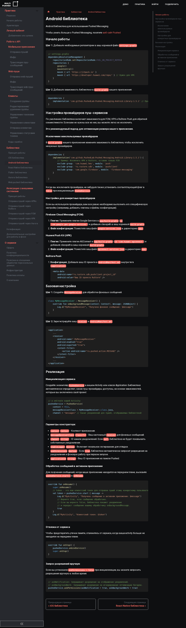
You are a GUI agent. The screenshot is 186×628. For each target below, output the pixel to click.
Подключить (172, 4)
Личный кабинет (15, 30)
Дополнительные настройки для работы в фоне (21, 235)
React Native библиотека (20, 167)
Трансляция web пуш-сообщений (22, 88)
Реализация (160, 46)
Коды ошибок (15, 142)
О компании (13, 280)
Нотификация (13, 229)
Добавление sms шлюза (20, 35)
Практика (140, 4)
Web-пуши (13, 71)
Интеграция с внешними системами (20, 190)
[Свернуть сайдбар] (22, 624)
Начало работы (14, 20)
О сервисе (10, 242)
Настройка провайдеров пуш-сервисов (168, 20)
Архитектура (13, 25)
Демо (125, 4)
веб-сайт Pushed (112, 32)
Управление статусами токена (22, 134)
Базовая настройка (164, 42)
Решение (11, 15)
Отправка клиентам (21, 127)
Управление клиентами (22, 122)
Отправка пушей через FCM (22, 213)
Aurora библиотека (17, 177)
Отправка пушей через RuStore (19, 207)
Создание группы (19, 101)
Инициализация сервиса (168, 50)
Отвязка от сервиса (167, 61)
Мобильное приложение (21, 46)
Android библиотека (18, 163)
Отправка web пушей (21, 76)
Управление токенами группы (22, 116)
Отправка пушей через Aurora (23, 223)
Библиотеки (13, 147)
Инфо (13, 57)
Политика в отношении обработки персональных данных (20, 263)
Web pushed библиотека (20, 182)
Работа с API (13, 41)
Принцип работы (16, 153)
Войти (155, 4)
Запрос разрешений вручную (167, 67)
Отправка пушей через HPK (21, 218)
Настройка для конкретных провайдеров (169, 37)
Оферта (10, 248)
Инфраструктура (15, 270)
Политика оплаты (16, 275)
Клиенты (13, 96)
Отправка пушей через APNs (22, 201)
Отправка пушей (19, 52)
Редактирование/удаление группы (19, 108)
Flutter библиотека (17, 172)
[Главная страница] (48, 12)
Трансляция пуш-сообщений (19, 64)
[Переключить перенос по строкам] (139, 98)
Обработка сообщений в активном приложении (168, 56)
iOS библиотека (16, 158)
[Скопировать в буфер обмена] (144, 53)
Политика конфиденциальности (18, 254)
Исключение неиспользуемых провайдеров (165, 29)
